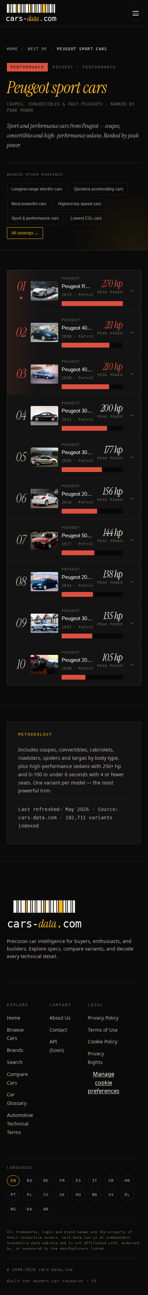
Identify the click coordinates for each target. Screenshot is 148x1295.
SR (111, 1180)
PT (13, 1195)
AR (46, 1209)
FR (62, 1180)
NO (94, 1195)
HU (78, 1195)
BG (13, 1209)
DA (29, 1209)
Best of (37, 49)
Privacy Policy (103, 1017)
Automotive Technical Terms (20, 1123)
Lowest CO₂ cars (86, 218)
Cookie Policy (102, 1041)
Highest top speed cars (79, 203)
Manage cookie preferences (103, 1082)
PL (29, 1195)
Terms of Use (103, 1030)
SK (62, 1195)
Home (12, 49)
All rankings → (25, 233)
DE (46, 1180)
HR (127, 1180)
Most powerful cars (28, 203)
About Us (60, 1017)
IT (94, 1180)
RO (29, 1180)
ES (78, 1180)
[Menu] (135, 13)
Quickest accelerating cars (98, 189)
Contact (58, 1030)
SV (111, 1195)
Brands (15, 1050)
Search (15, 1062)
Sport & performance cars (35, 218)
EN (13, 1180)
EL (127, 1195)
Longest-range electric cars (36, 189)
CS (46, 1195)
